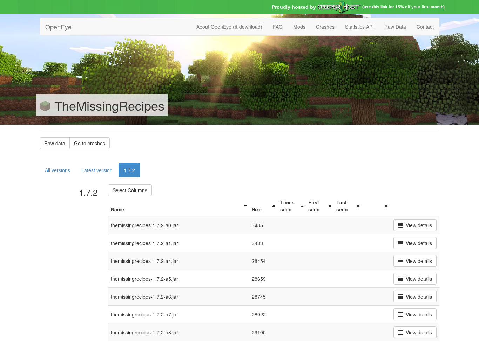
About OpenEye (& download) (229, 26)
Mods (299, 26)
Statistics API (359, 26)
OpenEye (58, 26)
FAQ (278, 26)
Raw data (54, 143)
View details (417, 225)
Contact (425, 26)
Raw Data (395, 26)
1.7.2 (129, 170)
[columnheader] (178, 206)
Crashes (325, 26)
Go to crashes (89, 143)
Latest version (97, 170)
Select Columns (130, 190)
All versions (57, 170)
